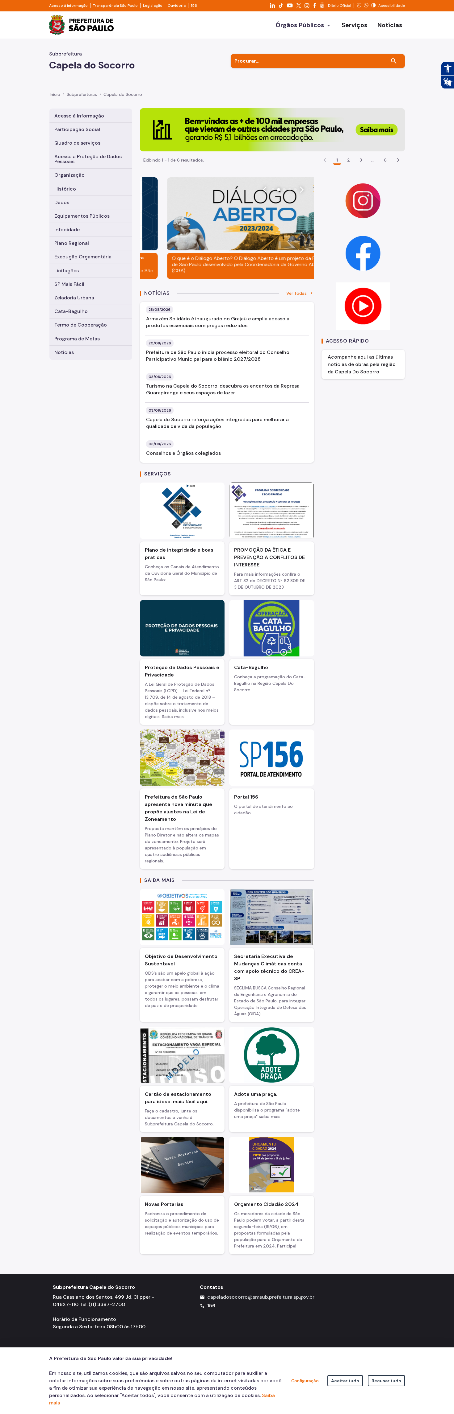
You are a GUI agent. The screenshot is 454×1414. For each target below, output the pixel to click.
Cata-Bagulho (71, 311)
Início (55, 94)
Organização (69, 175)
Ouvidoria (177, 5)
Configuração (305, 1380)
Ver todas (296, 293)
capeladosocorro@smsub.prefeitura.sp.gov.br (260, 1297)
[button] (398, 160)
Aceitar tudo (345, 1380)
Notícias (64, 352)
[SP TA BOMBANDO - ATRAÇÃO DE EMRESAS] (272, 129)
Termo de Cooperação (80, 325)
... (372, 160)
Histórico (65, 189)
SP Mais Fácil (69, 284)
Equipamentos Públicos (82, 216)
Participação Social (77, 129)
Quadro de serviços (77, 143)
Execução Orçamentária (82, 256)
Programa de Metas (77, 338)
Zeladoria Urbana (74, 297)
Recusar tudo (386, 1380)
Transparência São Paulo (115, 5)
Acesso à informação (68, 5)
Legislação (152, 5)
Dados (61, 202)
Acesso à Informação (79, 116)
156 (194, 5)
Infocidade (67, 229)
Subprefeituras (82, 94)
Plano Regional (71, 243)
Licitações (66, 270)
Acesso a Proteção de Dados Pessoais (88, 159)
